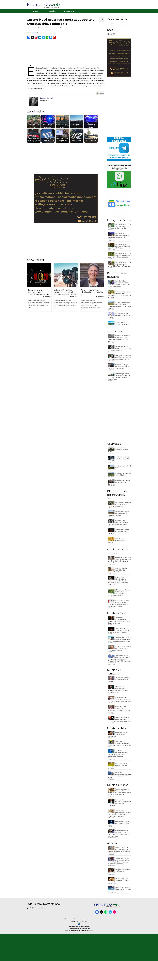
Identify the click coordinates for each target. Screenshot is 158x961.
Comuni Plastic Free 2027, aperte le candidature (118, 734)
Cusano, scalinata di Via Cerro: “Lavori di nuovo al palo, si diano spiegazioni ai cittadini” (119, 560)
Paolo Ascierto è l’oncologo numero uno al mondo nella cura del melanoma (119, 802)
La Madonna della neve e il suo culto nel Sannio (119, 315)
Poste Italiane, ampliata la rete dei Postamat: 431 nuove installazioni (119, 743)
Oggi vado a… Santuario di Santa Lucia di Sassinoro (119, 482)
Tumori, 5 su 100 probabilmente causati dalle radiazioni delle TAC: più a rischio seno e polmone (119, 813)
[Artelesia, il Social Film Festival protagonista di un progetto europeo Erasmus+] (65, 275)
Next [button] (102, 289)
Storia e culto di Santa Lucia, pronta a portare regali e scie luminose (119, 889)
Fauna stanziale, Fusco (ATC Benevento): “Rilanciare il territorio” (119, 648)
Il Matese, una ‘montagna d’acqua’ (121, 323)
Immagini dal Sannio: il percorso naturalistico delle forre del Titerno (119, 246)
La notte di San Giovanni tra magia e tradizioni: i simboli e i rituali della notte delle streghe (119, 283)
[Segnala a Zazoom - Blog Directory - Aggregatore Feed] (79, 923)
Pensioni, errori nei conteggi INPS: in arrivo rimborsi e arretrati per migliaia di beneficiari (119, 850)
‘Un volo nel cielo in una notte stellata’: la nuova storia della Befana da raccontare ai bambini (118, 861)
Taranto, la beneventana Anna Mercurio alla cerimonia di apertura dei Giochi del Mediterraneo (118, 754)
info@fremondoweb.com (37, 908)
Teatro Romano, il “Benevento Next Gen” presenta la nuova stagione (119, 630)
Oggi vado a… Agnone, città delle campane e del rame (119, 458)
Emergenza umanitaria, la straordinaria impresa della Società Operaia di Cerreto (119, 357)
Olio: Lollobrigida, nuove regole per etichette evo (117, 765)
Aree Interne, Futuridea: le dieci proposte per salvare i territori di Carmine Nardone (119, 620)
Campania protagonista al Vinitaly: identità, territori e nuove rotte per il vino (119, 775)
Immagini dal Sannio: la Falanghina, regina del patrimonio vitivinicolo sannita (119, 255)
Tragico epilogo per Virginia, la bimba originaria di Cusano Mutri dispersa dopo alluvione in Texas (119, 791)
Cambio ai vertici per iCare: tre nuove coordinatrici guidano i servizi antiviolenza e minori (118, 603)
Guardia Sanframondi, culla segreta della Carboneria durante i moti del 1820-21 (119, 338)
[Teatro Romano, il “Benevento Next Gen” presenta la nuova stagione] (39, 275)
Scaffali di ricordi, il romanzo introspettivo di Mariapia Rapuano (119, 348)
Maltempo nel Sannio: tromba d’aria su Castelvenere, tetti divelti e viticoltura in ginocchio (119, 592)
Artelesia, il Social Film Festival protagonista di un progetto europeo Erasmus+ (119, 639)
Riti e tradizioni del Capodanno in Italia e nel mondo (119, 880)
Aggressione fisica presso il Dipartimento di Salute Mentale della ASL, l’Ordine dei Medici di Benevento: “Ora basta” (119, 659)
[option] (39, 288)
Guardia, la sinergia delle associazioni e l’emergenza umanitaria (118, 366)
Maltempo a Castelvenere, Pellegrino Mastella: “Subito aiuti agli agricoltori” (119, 689)
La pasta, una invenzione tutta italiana (117, 540)
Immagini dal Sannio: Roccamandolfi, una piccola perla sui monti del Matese (118, 236)
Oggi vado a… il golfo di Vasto (123, 467)
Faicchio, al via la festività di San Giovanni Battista (117, 570)
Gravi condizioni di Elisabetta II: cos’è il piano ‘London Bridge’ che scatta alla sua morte (119, 833)
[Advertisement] (65, 53)
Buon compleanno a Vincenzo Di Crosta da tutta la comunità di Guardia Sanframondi (119, 376)
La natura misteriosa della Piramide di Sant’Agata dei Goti (118, 513)
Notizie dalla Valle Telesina (52, 28)
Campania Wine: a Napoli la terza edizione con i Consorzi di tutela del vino (119, 709)
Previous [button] (28, 289)
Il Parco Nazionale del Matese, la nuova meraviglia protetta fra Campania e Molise (119, 305)
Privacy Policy (75, 921)
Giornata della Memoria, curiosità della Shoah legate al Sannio (118, 522)
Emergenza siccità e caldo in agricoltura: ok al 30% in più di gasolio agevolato (119, 719)
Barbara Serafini (33, 28)
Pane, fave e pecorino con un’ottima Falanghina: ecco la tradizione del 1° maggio (119, 294)
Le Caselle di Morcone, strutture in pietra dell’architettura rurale (119, 504)
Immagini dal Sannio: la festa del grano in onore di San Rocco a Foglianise (119, 264)
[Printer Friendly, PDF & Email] (100, 93)
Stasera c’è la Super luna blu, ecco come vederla (118, 823)
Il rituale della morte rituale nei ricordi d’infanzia (118, 531)
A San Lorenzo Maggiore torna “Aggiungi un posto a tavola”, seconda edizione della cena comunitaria (118, 580)
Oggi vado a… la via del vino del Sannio (123, 474)
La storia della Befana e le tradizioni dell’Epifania (119, 871)
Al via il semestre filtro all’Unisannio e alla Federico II (119, 679)
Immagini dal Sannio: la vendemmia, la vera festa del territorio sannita (119, 226)
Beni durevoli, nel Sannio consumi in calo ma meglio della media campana (119, 699)
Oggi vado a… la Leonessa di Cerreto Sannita (118, 449)
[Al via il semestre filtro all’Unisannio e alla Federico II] (92, 275)
